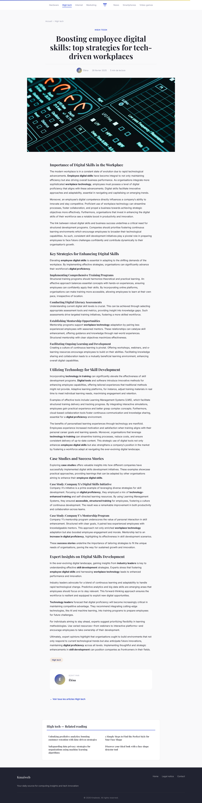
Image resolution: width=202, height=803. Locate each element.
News (116, 5)
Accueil (48, 21)
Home (155, 776)
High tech (67, 5)
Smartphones (129, 5)
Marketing (91, 5)
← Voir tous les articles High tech (67, 699)
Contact (181, 776)
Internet (79, 5)
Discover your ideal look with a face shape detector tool (127, 748)
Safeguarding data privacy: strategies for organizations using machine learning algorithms (69, 749)
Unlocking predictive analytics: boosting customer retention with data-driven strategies (73, 738)
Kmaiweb (23, 777)
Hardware (54, 5)
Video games (146, 5)
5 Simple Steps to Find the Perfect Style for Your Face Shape (127, 738)
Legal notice (168, 776)
